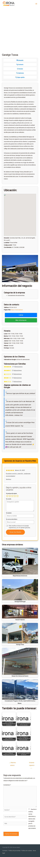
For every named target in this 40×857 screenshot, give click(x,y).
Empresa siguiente (31, 763)
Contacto (5, 850)
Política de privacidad (14, 850)
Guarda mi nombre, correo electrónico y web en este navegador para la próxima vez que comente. (32, 818)
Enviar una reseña (15, 532)
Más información (20, 320)
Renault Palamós (20, 619)
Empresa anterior (12, 763)
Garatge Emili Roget (20, 601)
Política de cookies (26, 850)
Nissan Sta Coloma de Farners (20, 676)
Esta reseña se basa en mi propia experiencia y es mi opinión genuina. (19, 526)
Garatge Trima (20, 644)
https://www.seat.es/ (17, 309)
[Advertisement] (20, 28)
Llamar (21, 315)
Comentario (7, 785)
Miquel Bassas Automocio (20, 575)
